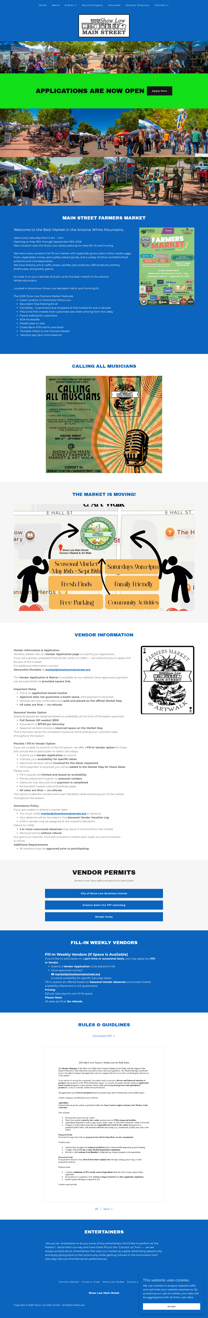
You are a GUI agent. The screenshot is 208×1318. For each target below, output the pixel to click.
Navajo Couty (104, 916)
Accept (172, 1306)
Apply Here (159, 90)
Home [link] (43, 5)
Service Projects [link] (92, 5)
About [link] (56, 5)
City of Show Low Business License (104, 893)
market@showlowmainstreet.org (67, 669)
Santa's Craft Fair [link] (138, 1281)
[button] (71, 5)
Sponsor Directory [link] (138, 5)
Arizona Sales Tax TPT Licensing (104, 905)
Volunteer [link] (114, 5)
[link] (104, 25)
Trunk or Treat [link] (91, 1281)
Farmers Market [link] (69, 1281)
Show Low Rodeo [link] (114, 1281)
